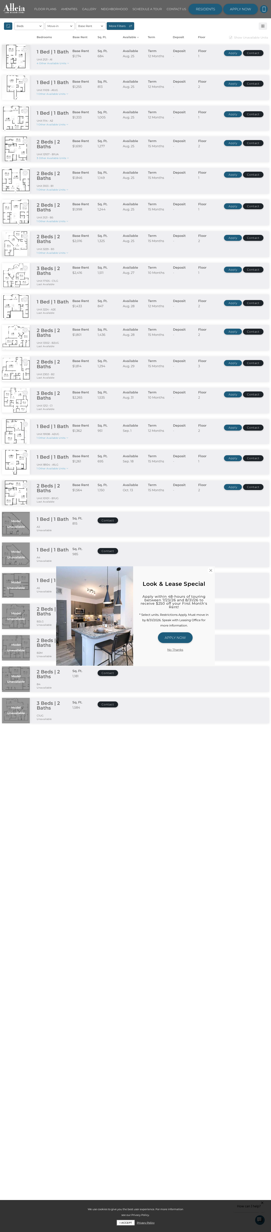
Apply (233, 53)
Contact (253, 53)
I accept (126, 1222)
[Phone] (264, 9)
